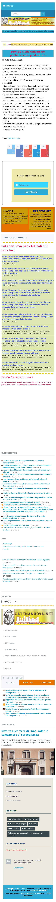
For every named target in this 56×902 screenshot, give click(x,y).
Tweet (13, 150)
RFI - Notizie (9, 643)
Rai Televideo (10, 636)
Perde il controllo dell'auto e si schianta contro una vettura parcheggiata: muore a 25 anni (26, 351)
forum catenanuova (14, 791)
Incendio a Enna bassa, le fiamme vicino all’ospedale (23, 570)
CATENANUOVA (11, 630)
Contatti (6, 549)
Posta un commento (15, 238)
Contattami (18, 867)
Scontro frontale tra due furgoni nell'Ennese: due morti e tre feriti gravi (25, 363)
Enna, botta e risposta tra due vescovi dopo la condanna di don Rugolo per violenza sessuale (24, 339)
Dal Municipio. (14, 138)
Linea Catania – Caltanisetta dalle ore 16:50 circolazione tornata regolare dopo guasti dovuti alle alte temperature (27, 258)
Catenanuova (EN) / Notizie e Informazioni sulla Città (30, 889)
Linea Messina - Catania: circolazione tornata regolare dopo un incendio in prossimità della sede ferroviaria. (28, 281)
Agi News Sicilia (11, 649)
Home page (7, 543)
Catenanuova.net (12, 893)
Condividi (22, 152)
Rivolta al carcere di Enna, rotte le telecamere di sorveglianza (24, 732)
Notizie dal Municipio (13, 662)
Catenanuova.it (12, 796)
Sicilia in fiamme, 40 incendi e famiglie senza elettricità (24, 573)
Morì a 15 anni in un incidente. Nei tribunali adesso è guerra (26, 560)
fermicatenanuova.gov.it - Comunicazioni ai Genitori (25, 656)
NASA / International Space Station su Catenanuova (23, 546)
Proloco (8, 668)
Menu (9, 6)
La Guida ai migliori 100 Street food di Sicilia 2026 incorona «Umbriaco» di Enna (25, 327)
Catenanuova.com (13, 801)
